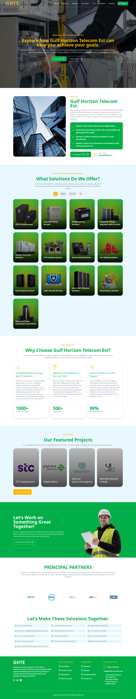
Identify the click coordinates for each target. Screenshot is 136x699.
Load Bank (65, 666)
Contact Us (88, 679)
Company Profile (90, 674)
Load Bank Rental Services (63, 626)
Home (56, 3)
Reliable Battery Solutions (99, 626)
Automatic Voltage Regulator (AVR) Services (32, 631)
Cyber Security (66, 679)
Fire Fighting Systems (61, 636)
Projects (102, 3)
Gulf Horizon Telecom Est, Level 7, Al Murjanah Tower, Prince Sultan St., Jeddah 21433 (113, 679)
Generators (65, 674)
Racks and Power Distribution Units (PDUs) (32, 646)
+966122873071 (105, 155)
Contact (112, 3)
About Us (87, 666)
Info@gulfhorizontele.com (113, 671)
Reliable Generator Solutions (64, 631)
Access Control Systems (25, 636)
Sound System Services (98, 636)
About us (65, 3)
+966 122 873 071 (113, 667)
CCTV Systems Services (98, 631)
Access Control (66, 670)
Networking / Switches (98, 641)
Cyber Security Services (25, 641)
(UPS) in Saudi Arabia (24, 626)
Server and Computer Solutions (65, 641)
